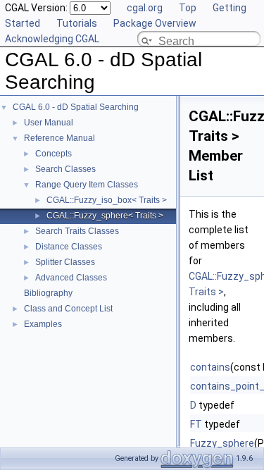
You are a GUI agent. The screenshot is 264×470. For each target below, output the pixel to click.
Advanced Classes (71, 278)
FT (196, 424)
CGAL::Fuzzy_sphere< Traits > (104, 216)
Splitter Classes (65, 262)
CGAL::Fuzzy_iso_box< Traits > (106, 200)
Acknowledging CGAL (52, 38)
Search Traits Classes (77, 231)
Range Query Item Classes (86, 185)
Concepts (53, 154)
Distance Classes (68, 247)
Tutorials (76, 23)
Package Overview (154, 23)
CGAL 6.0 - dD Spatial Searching (76, 107)
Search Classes (65, 169)
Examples (43, 324)
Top (187, 7)
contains (210, 367)
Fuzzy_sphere (222, 443)
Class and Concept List (68, 309)
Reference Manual (59, 138)
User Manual (48, 123)
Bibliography (48, 293)
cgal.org (145, 7)
